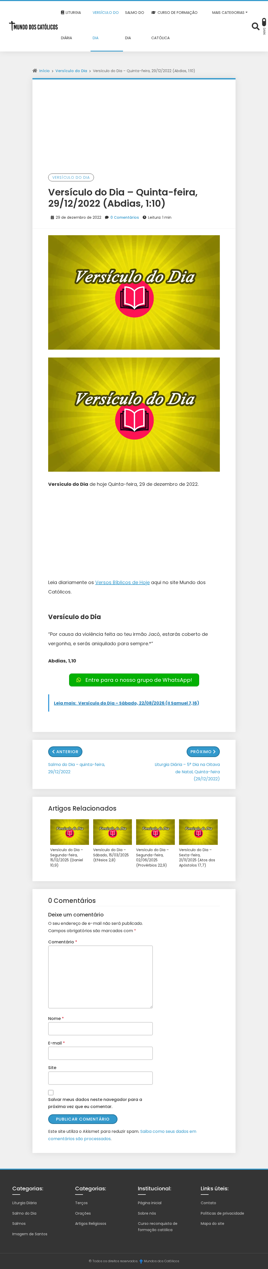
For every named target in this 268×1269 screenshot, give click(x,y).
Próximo (201, 752)
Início (44, 70)
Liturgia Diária (24, 1202)
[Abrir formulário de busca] (256, 25)
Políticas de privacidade (222, 1213)
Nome (56, 1019)
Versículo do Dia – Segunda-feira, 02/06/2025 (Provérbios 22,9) (152, 857)
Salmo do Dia (24, 1213)
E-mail (56, 1043)
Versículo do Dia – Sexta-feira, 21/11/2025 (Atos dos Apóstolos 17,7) (197, 857)
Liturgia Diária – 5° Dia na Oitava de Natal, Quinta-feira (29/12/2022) (187, 772)
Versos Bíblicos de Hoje (122, 582)
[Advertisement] (134, 118)
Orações (83, 1213)
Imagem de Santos (29, 1234)
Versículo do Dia (71, 70)
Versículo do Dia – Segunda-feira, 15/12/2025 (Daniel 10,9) (66, 857)
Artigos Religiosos (90, 1223)
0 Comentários (124, 217)
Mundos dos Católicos (161, 1261)
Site (52, 1068)
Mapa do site (212, 1223)
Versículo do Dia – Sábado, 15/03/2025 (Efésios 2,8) (111, 855)
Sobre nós (147, 1213)
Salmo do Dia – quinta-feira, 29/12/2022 (76, 768)
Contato (208, 1202)
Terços (81, 1202)
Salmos (19, 1223)
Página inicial (149, 1202)
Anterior (67, 752)
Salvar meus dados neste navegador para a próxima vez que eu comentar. (95, 1103)
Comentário (62, 942)
